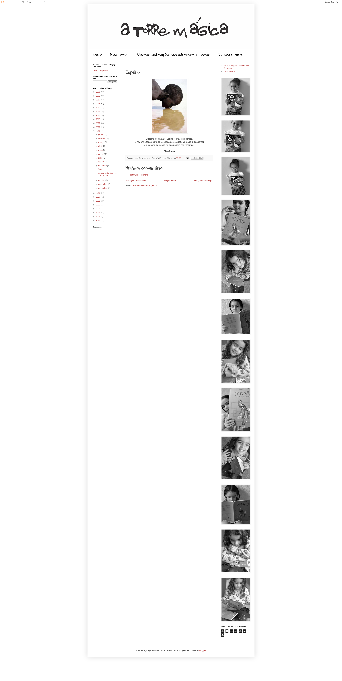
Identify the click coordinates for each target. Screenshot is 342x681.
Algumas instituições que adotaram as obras (173, 54)
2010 (98, 100)
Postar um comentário (138, 175)
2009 (98, 96)
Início (97, 54)
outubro (101, 180)
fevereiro (102, 138)
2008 (98, 92)
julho (100, 158)
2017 (98, 127)
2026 (98, 220)
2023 (98, 208)
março (101, 142)
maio (100, 150)
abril (100, 146)
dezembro (103, 188)
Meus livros (119, 54)
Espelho (101, 169)
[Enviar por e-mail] (192, 158)
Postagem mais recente (136, 180)
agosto (101, 162)
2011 (98, 103)
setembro (102, 165)
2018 (98, 131)
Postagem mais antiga (202, 180)
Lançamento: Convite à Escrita (107, 174)
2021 (98, 201)
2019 (98, 193)
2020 (98, 197)
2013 (98, 111)
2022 (98, 205)
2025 (98, 216)
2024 (98, 212)
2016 (98, 123)
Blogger (202, 650)
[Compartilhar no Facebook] (199, 158)
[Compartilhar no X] (197, 158)
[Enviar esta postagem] (187, 158)
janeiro (101, 134)
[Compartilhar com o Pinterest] (202, 158)
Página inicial (170, 180)
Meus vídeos (229, 71)
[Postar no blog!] (194, 158)
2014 (98, 115)
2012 (98, 107)
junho (101, 154)
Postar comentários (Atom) (145, 185)
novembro (103, 184)
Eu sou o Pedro (230, 54)
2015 (98, 119)
